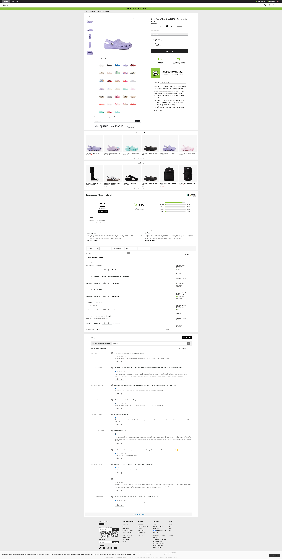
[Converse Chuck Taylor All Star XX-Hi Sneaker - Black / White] (94, 173)
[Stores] (269, 5)
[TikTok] (100, 548)
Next (90, 56)
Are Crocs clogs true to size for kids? (133, 126)
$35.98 (163, 186)
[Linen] (117, 87)
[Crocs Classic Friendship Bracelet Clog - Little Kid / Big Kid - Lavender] (113, 143)
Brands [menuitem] (21, 5)
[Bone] (101, 71)
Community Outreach (158, 526)
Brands (170, 524)
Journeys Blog (141, 528)
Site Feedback (125, 539)
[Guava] (101, 102)
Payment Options (126, 537)
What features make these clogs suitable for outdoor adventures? (102, 126)
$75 (180, 184)
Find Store (115, 542)
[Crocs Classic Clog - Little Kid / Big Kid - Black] (150, 143)
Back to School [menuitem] (49, 5)
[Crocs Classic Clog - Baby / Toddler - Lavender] (169, 143)
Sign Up (101, 524)
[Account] (273, 5)
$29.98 (164, 156)
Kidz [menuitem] (38, 5)
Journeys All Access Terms (160, 539)
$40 (161, 186)
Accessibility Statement (159, 535)
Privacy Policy (156, 528)
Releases (171, 535)
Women (170, 526)
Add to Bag (169, 51)
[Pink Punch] (109, 110)
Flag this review (115, 270)
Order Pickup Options (127, 535)
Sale (170, 533)
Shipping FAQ (160, 63)
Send (137, 121)
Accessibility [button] (272, 1)
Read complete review (92, 240)
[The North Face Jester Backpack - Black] (188, 173)
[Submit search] (188, 343)
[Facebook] (112, 548)
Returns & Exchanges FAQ (179, 63)
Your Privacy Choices (161, 530)
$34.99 (161, 156)
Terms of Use (156, 533)
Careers (155, 524)
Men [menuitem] (33, 5)
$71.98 (182, 184)
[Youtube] (116, 548)
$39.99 (124, 156)
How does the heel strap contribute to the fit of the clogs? (117, 126)
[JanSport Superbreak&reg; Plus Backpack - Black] (169, 173)
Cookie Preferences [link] (158, 547)
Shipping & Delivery (126, 533)
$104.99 (87, 186)
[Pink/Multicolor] (125, 79)
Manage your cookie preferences (36, 554)
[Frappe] (133, 94)
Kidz (170, 530)
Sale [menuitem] (42, 5)
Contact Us (125, 524)
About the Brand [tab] (165, 82)
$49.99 (87, 154)
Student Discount (142, 533)
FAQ (123, 526)
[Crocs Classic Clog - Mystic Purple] (94, 143)
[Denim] (101, 79)
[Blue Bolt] (117, 63)
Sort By (179, 348)
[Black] (109, 63)
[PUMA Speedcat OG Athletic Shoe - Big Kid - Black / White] (132, 173)
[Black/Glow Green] (101, 94)
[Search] (265, 5)
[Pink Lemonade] (117, 94)
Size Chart (156, 30)
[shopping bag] (278, 5)
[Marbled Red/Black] (133, 63)
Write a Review (103, 211)
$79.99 (105, 186)
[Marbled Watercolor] (109, 94)
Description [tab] (156, 82)
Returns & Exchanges (127, 530)
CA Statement (156, 537)
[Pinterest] (104, 548)
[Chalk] (125, 94)
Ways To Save (141, 530)
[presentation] (13, 5)
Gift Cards (140, 535)
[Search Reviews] (128, 253)
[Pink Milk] (133, 87)
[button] (278, 1)
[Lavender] (125, 63)
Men (170, 528)
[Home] (5, 5)
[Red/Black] (109, 79)
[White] (101, 63)
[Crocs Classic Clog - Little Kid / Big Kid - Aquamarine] (132, 143)
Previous (90, 16)
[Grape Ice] (125, 102)
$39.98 (90, 154)
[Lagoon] (101, 110)
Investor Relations (157, 541)
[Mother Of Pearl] (133, 79)
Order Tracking (261, 1)
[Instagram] (108, 548)
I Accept (274, 555)
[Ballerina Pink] (125, 71)
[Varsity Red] (133, 102)
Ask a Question (187, 337)
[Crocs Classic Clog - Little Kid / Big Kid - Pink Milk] (188, 143)
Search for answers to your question (101, 343)
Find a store (102, 539)
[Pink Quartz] (109, 71)
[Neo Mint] (117, 71)
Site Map (124, 541)
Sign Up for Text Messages (105, 527)
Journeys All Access (143, 526)
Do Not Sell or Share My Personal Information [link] (159, 544)
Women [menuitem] (28, 5)
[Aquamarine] (125, 87)
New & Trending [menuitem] (13, 5)
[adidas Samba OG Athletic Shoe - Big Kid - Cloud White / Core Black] (113, 173)
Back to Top (99, 329)
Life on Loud (140, 524)
